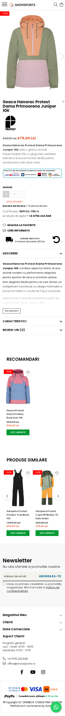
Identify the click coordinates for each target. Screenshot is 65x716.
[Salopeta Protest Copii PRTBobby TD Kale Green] (47, 487)
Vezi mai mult (12, 310)
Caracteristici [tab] (14, 321)
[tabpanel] (32, 53)
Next (62, 56)
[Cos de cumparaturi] (61, 5)
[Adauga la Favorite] (28, 372)
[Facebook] (22, 672)
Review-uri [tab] (14, 330)
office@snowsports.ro (21, 663)
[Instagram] (43, 672)
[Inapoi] (62, 101)
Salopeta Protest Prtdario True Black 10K (17, 514)
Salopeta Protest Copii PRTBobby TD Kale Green (47, 514)
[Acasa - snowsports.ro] (22, 5)
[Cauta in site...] (56, 5)
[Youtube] (32, 672)
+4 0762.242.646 (17, 659)
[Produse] (5, 5)
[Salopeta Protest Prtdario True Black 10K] (18, 487)
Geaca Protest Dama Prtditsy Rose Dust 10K (15, 414)
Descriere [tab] (10, 253)
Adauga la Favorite (21, 225)
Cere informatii (18, 230)
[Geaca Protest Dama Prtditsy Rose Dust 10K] (18, 387)
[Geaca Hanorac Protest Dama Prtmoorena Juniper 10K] (32, 53)
